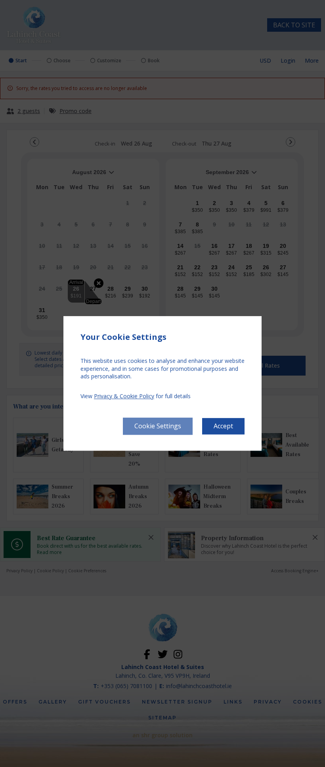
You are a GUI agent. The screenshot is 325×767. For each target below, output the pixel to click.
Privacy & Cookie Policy (124, 396)
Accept (223, 426)
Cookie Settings (157, 426)
